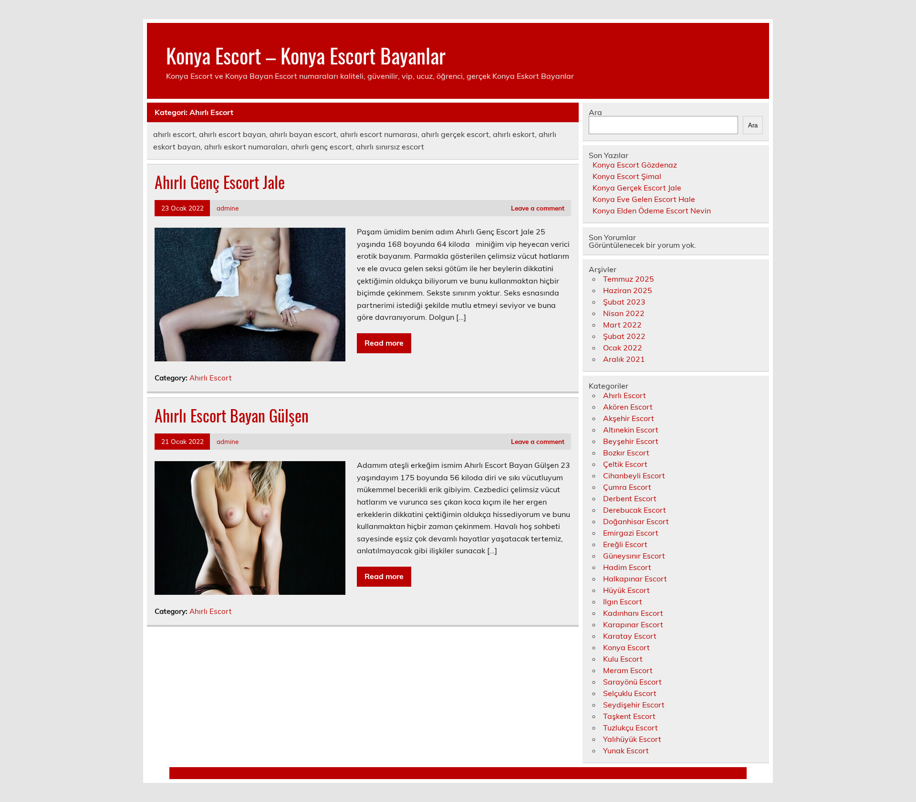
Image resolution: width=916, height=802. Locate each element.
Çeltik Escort (625, 464)
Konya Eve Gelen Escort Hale (644, 199)
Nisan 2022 (624, 313)
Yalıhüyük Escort (632, 739)
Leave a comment (537, 208)
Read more (384, 343)
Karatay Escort (629, 636)
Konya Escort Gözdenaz (635, 164)
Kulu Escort (623, 659)
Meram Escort (628, 670)
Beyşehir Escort (630, 441)
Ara (595, 112)
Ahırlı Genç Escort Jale (220, 182)
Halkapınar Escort (635, 578)
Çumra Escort (627, 487)
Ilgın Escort (622, 601)
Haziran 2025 (627, 290)
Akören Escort (628, 407)
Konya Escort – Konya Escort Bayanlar (306, 55)
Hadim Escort (627, 567)
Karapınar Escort (633, 624)
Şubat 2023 (624, 301)
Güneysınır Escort (634, 555)
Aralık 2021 (624, 359)
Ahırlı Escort (210, 377)
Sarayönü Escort (632, 681)
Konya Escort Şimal (627, 176)
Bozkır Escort (626, 452)
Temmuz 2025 (628, 279)
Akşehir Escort (628, 418)
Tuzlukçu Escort (630, 727)
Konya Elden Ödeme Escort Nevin (652, 210)
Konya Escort (626, 647)
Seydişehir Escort (634, 704)
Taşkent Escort (629, 716)
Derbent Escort (629, 498)
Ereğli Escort (625, 544)
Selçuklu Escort (629, 693)
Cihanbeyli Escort (634, 475)
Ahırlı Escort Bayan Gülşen (232, 415)
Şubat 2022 (624, 336)
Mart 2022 (622, 324)
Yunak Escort (626, 750)
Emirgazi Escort (630, 533)
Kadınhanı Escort (633, 613)
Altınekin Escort (630, 429)
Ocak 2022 (622, 347)
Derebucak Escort (634, 510)
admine (228, 208)
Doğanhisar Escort (636, 521)
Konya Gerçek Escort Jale (637, 187)
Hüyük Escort (626, 590)
